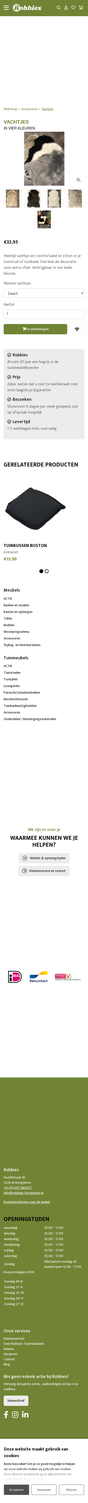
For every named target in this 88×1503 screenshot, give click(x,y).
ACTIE (8, 598)
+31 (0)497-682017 (18, 1188)
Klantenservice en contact (48, 871)
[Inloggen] (66, 8)
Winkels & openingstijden (48, 858)
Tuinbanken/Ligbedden (20, 706)
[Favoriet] (77, 329)
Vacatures (11, 1354)
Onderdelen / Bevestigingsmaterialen (30, 719)
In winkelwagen (37, 329)
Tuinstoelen (12, 672)
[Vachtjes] (44, 159)
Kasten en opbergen (18, 612)
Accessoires (12, 638)
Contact (9, 1359)
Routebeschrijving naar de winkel (27, 1202)
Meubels (12, 590)
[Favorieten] (73, 8)
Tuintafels (11, 679)
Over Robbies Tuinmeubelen (24, 1344)
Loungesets (12, 686)
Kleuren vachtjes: (18, 283)
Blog (7, 1364)
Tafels (8, 618)
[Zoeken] (58, 8)
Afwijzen (71, 1489)
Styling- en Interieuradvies (22, 645)
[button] (41, 571)
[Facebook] (6, 1415)
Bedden (9, 625)
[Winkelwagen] (80, 8)
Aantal (9, 305)
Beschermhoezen (16, 699)
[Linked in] (25, 1415)
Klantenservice (14, 1338)
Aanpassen (44, 1489)
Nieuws (9, 1349)
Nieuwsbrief (16, 1400)
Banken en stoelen (16, 605)
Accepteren (16, 1489)
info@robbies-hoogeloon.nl (24, 1193)
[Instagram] (15, 1415)
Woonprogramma (16, 632)
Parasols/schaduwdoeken (22, 692)
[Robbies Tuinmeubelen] (27, 8)
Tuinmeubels (16, 658)
